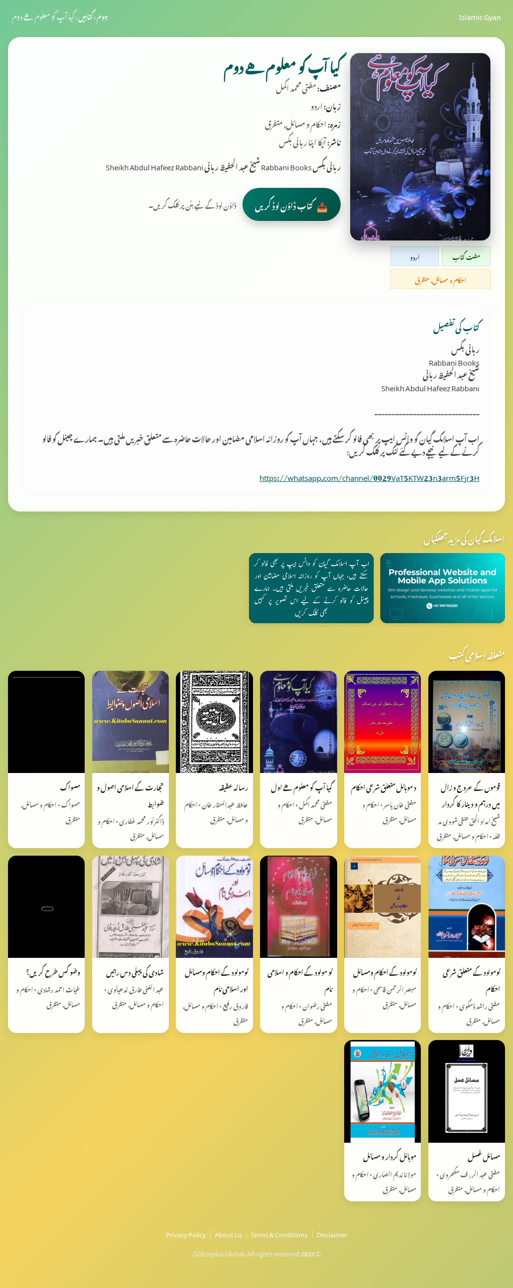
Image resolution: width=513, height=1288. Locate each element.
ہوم (102, 15)
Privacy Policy (186, 1233)
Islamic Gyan (480, 16)
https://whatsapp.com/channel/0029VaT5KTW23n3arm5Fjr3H (369, 475)
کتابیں (85, 15)
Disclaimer (332, 1233)
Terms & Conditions (279, 1233)
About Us (228, 1233)
